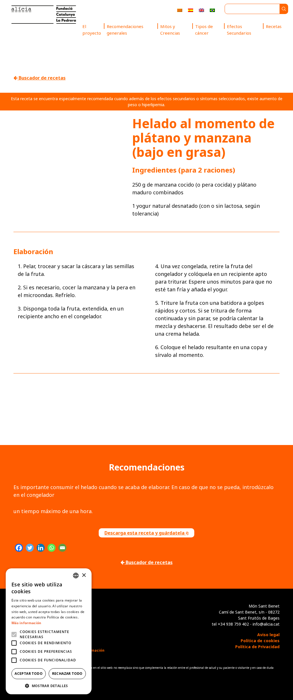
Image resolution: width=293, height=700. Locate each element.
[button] (48, 686)
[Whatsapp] (51, 548)
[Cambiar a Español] (190, 10)
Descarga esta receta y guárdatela (145, 533)
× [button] (84, 575)
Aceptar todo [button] (29, 673)
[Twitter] (30, 548)
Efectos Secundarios (239, 29)
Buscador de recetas (41, 78)
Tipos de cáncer (204, 29)
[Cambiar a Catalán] (179, 10)
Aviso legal (268, 634)
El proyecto (91, 29)
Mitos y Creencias (170, 29)
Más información (26, 622)
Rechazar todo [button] (67, 673)
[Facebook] (19, 548)
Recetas (274, 26)
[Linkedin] (41, 548)
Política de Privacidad (257, 646)
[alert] (49, 631)
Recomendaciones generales (125, 29)
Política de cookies (260, 640)
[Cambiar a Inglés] (201, 10)
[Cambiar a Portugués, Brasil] (212, 10)
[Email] (62, 548)
